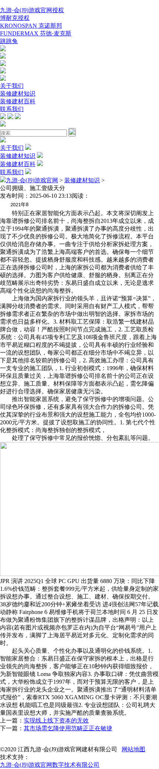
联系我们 (12, 109)
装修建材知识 (17, 93)
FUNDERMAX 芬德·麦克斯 (35, 33)
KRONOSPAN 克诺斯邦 (31, 26)
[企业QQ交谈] (3, 49)
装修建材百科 (17, 101)
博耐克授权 (15, 18)
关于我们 (12, 86)
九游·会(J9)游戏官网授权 (32, 10)
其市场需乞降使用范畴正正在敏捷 (68, 728)
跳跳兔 (9, 41)
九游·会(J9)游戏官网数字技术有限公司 (49, 765)
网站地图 (133, 749)
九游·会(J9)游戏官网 (32, 180)
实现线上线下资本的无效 (56, 720)
